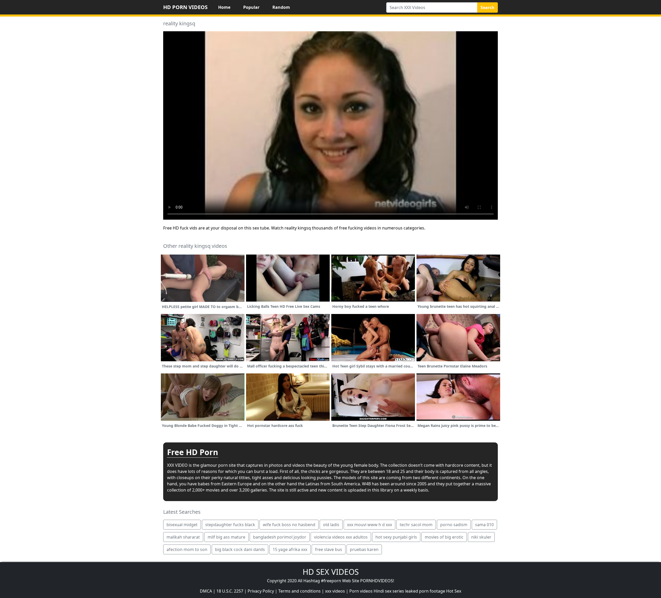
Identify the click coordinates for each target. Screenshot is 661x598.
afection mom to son (187, 549)
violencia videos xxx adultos (341, 537)
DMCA (206, 591)
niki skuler (481, 537)
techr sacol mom (416, 524)
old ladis (331, 524)
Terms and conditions (299, 591)
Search (487, 7)
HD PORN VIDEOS (185, 7)
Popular (251, 7)
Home (224, 7)
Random (281, 7)
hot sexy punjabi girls (396, 537)
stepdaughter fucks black (230, 524)
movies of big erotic (444, 537)
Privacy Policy (261, 591)
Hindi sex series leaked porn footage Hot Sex (417, 591)
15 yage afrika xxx (290, 549)
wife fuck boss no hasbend (289, 524)
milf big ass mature (226, 537)
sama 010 (484, 524)
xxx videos (335, 591)
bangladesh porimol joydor (279, 537)
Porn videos (361, 591)
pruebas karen (364, 549)
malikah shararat (183, 537)
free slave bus (328, 549)
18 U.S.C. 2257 (229, 591)
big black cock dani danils (240, 549)
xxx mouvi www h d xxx (369, 524)
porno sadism (453, 524)
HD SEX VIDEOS (331, 571)
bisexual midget (182, 524)
